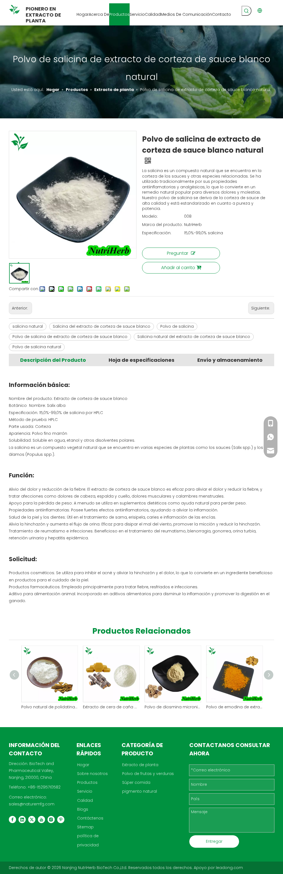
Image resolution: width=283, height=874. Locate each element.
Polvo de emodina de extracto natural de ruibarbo (234, 707)
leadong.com (229, 867)
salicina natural (27, 326)
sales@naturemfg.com (31, 804)
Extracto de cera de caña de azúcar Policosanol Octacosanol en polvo (111, 707)
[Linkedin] (22, 819)
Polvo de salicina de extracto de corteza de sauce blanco (69, 336)
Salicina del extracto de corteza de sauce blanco (101, 326)
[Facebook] (12, 819)
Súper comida (136, 782)
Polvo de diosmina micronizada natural (173, 707)
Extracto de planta (140, 765)
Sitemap (85, 827)
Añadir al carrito (178, 267)
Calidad (85, 800)
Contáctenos (90, 818)
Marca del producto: (162, 224)
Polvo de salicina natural (36, 347)
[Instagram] (51, 819)
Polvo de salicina (177, 326)
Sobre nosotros (92, 773)
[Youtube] (41, 819)
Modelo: (150, 216)
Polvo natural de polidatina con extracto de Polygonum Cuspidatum (49, 707)
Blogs (82, 809)
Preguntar (177, 253)
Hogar (83, 765)
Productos (87, 782)
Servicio (84, 791)
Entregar (214, 841)
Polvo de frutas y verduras (148, 773)
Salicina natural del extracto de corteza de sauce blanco (193, 336)
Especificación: (156, 233)
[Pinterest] (60, 819)
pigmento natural (139, 791)
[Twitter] (31, 819)
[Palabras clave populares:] (246, 11)
